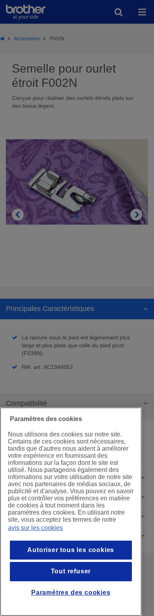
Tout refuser (71, 571)
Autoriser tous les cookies (70, 550)
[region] (71, 511)
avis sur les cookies (35, 527)
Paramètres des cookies (71, 592)
